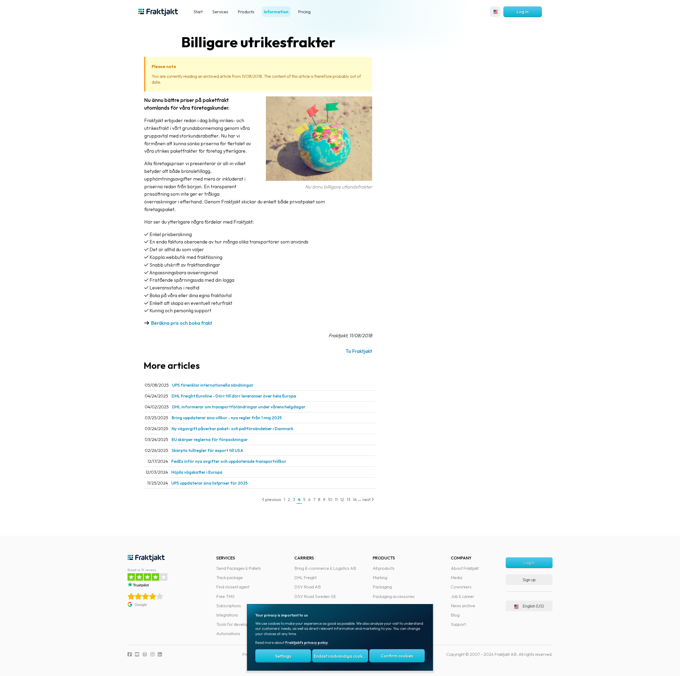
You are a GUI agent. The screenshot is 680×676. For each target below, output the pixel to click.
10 (330, 499)
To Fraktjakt (359, 351)
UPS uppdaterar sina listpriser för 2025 (209, 483)
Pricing (304, 11)
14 (355, 499)
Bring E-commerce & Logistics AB (325, 568)
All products (383, 568)
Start (198, 11)
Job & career (462, 596)
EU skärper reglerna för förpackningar (210, 439)
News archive (463, 605)
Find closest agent (232, 586)
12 (342, 499)
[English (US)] (495, 11)
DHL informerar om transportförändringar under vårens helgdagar (238, 406)
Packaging (382, 586)
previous (273, 499)
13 (348, 499)
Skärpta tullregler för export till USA (207, 450)
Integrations (227, 615)
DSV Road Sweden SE (315, 596)
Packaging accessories (394, 596)
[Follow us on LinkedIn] (160, 654)
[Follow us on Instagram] (152, 654)
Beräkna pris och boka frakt (181, 323)
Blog (455, 615)
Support (458, 624)
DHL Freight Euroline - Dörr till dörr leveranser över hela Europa (234, 396)
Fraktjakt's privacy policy (306, 642)
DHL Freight (305, 577)
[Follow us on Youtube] (137, 654)
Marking (380, 577)
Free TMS (225, 596)
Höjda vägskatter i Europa (196, 472)
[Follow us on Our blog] (144, 654)
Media (456, 577)
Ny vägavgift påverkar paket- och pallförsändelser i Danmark (232, 428)
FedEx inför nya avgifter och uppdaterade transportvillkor (228, 461)
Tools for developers (235, 624)
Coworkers (461, 586)
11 (336, 499)
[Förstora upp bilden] (319, 179)
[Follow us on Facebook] (130, 654)
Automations (228, 633)
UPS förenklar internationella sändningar (212, 385)
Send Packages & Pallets (238, 568)
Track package (229, 577)
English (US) (533, 606)
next (367, 499)
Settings (283, 656)
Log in (523, 11)
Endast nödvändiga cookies (341, 656)
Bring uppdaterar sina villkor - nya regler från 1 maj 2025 (227, 417)
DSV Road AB (307, 586)
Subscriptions (228, 605)
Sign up (529, 579)
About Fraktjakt (465, 568)
